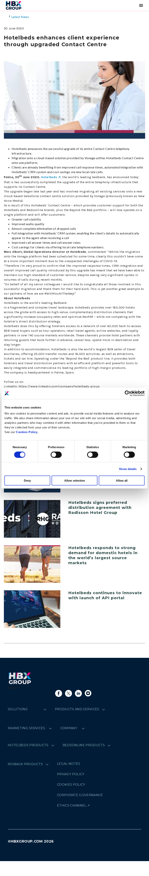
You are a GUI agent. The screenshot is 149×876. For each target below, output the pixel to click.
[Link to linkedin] (78, 693)
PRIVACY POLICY (70, 774)
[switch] (56, 454)
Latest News (20, 17)
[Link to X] (68, 693)
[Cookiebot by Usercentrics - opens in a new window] (128, 393)
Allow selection (74, 480)
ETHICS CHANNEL (71, 805)
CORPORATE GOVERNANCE (80, 795)
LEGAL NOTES (68, 764)
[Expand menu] (45, 709)
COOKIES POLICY (71, 784)
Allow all (121, 480)
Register (14, 687)
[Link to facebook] (58, 693)
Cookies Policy (26, 432)
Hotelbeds (49, 177)
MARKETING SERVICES (26, 728)
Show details (128, 468)
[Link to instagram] (88, 693)
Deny (27, 480)
